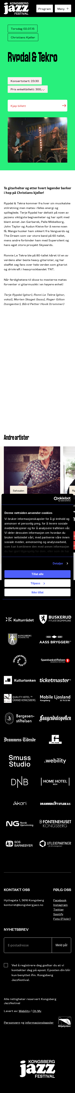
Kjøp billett (18, 106)
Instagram (60, 905)
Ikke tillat (37, 592)
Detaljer (58, 563)
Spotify (58, 914)
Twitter (58, 909)
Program (44, 9)
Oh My (36, 1011)
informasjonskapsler (39, 1022)
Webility (24, 1011)
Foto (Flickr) (62, 918)
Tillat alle (37, 574)
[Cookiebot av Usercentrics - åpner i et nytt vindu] (54, 499)
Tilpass (35, 583)
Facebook (59, 900)
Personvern (12, 1022)
